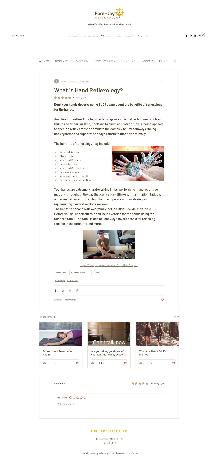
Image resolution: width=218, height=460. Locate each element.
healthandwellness (79, 272)
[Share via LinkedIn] (70, 290)
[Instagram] (199, 35)
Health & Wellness (104, 60)
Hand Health (72, 280)
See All (176, 316)
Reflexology (62, 60)
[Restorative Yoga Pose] (60, 334)
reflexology (61, 272)
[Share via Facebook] (55, 290)
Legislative (147, 60)
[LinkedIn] (191, 35)
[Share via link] (77, 290)
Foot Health (81, 60)
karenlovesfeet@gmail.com (109, 438)
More (162, 60)
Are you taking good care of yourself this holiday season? (108, 353)
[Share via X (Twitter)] (62, 290)
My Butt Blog (128, 60)
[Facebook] (186, 35)
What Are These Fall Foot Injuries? (153, 353)
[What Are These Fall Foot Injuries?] (157, 334)
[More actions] (162, 81)
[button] (204, 36)
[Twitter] (195, 35)
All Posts (44, 60)
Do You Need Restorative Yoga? (58, 353)
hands (96, 272)
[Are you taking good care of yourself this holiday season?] (109, 334)
